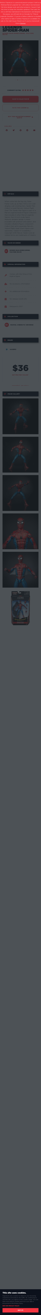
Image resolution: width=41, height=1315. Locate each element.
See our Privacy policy (11, 1305)
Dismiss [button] (23, 23)
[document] (20, 657)
